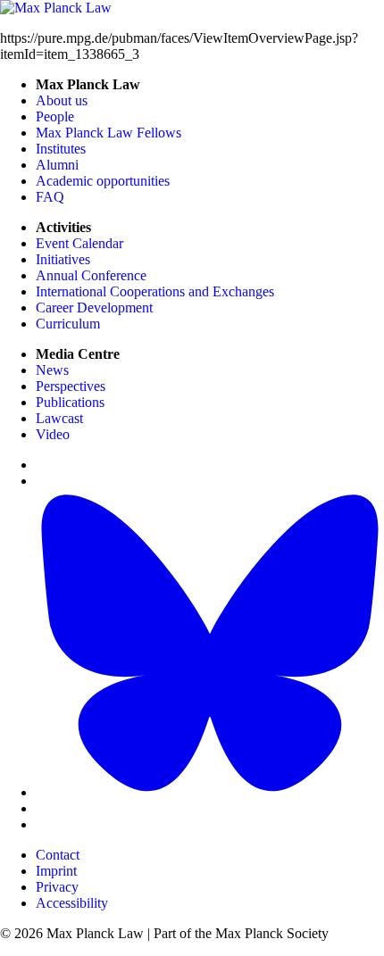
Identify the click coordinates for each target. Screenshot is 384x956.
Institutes (61, 148)
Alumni (57, 164)
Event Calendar (79, 243)
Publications (70, 402)
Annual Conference (91, 275)
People (55, 116)
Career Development (94, 307)
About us (62, 100)
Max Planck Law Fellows (108, 132)
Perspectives (70, 386)
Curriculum (68, 323)
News (52, 370)
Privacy (57, 886)
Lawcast (59, 418)
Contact (57, 854)
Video (53, 434)
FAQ (50, 196)
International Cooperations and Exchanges (155, 291)
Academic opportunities (103, 180)
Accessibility (72, 902)
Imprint (56, 870)
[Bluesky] (210, 792)
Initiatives (63, 259)
